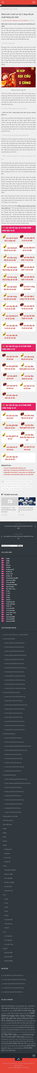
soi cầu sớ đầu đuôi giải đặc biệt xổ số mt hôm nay (17, 783)
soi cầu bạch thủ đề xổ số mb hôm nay (14, 663)
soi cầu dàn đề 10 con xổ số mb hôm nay (15, 688)
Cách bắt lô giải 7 (4, 1013)
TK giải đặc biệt (10, 602)
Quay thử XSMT (10, 619)
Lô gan (8, 591)
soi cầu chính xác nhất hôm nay (24, 1041)
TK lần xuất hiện (10, 604)
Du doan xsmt (11, 1023)
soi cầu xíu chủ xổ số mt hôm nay (12, 787)
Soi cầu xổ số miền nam (9, 734)
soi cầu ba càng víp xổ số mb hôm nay (14, 659)
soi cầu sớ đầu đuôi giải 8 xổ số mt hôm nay (15, 779)
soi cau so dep (10, 1041)
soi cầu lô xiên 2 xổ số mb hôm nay (13, 717)
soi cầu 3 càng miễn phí (15, 488)
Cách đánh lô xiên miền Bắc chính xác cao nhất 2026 (18, 474)
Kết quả (8, 565)
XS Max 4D (9, 571)
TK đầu (8, 597)
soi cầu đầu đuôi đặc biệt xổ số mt (27, 437)
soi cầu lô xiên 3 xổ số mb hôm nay (13, 713)
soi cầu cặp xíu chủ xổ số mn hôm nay (14, 767)
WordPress (18, 1067)
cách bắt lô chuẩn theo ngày (24, 1010)
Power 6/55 (9, 574)
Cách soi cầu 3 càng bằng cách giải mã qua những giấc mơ (18, 481)
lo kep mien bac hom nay (15, 1032)
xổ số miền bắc (19, 1048)
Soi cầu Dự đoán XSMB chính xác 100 (13, 1043)
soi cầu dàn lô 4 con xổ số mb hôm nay (14, 709)
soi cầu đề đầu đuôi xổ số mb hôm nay (14, 721)
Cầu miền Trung (10, 589)
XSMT (8, 563)
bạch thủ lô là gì (6, 1006)
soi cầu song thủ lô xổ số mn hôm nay (14, 742)
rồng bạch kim (29, 1037)
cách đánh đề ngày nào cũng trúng (18, 1017)
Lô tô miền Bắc (10, 608)
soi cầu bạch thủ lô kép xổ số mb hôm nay (15, 668)
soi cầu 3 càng (5, 488)
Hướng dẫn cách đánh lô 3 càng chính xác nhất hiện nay (19, 472)
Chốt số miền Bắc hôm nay (26, 1008)
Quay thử (5, 948)
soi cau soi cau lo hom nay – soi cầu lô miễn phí (15, 634)
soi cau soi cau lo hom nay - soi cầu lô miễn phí (15, 20)
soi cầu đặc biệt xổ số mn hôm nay (13, 758)
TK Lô (4, 895)
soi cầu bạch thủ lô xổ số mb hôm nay (14, 672)
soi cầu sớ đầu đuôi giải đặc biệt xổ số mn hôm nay (17, 746)
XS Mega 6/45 (10, 569)
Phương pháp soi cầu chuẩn (9, 9)
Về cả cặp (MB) (10, 582)
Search (20, 545)
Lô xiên (8, 593)
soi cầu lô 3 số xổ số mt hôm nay (12, 812)
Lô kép (8, 595)
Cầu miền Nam (10, 587)
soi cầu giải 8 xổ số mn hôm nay (12, 771)
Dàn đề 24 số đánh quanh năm (23, 1023)
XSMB (8, 559)
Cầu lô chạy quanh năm (28, 1021)
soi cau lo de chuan (22, 1039)
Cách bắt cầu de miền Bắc (7, 1010)
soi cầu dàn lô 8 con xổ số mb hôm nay (14, 725)
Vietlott (8, 567)
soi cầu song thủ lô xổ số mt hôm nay (14, 791)
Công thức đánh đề (16, 1021)
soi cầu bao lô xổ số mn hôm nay (12, 754)
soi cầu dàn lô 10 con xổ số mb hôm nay (14, 696)
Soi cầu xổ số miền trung (9, 775)
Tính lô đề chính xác (8, 820)
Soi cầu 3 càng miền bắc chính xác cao (15, 468)
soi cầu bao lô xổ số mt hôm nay (12, 796)
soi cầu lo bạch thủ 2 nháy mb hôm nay (14, 643)
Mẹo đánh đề (20, 1034)
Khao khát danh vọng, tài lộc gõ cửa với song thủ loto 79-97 (25, 510)
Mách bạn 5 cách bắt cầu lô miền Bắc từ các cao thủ (18, 470)
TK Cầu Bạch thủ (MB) (10, 870)
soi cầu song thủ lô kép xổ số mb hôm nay (15, 655)
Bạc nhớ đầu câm (13, 1008)
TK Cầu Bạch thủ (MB (12, 578)
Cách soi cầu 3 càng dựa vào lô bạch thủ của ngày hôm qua (15, 484)
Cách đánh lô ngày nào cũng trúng (18, 1014)
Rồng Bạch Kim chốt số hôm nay (9, 1039)
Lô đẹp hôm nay (8, 1034)
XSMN (8, 561)
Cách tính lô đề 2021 (24, 1013)
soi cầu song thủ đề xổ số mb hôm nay (14, 651)
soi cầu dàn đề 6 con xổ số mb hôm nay (14, 680)
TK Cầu (5, 866)
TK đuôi (8, 599)
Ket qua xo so (18, 1030)
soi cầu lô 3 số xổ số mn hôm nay (12, 762)
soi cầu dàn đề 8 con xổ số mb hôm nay (14, 684)
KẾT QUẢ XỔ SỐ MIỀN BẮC (28, 1030)
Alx (28, 1067)
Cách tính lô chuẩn (13, 1013)
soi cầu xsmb (17, 1046)
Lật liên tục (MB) (10, 580)
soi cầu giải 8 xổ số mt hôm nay (12, 808)
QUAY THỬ (9, 615)
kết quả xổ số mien (5, 1032)
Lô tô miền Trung (11, 612)
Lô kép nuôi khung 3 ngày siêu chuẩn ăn (27, 1032)
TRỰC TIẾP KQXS (7, 824)
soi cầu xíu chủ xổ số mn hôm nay (13, 738)
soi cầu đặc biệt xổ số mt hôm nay (13, 804)
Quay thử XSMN (10, 621)
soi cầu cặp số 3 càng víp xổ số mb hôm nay (15, 705)
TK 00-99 (8, 606)
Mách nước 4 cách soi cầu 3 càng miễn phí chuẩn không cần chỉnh (16, 486)
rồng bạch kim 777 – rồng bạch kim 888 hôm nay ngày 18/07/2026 (8, 510)
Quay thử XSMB (10, 617)
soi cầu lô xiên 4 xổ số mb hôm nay (13, 701)
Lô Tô (4, 932)
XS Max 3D (9, 576)
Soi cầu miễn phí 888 (8, 1046)
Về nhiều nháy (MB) (11, 584)
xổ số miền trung (10, 1050)
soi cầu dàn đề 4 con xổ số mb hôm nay (14, 676)
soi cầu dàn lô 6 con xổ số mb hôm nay (14, 729)
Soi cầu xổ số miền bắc (9, 639)
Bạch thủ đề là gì (17, 1006)
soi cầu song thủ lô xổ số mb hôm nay (14, 647)
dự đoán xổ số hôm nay (25, 1027)
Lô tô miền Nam (10, 610)
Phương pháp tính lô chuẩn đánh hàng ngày (17, 1035)
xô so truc (12, 1048)
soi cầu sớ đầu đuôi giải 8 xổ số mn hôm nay (15, 750)
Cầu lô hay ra (3, 1023)
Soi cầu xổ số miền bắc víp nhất (11, 692)
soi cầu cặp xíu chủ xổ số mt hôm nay (14, 800)
